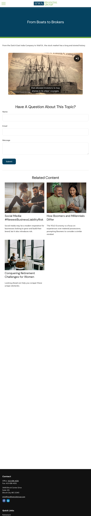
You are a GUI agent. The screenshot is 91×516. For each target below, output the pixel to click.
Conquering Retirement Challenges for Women (20, 275)
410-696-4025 (13, 481)
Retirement (6, 515)
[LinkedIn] (8, 500)
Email (4, 126)
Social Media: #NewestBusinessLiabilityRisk (24, 217)
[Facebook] (4, 500)
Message (6, 140)
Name (5, 111)
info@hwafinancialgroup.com (13, 497)
